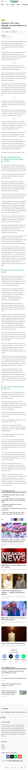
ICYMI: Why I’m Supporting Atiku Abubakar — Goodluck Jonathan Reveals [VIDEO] (13, 592)
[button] (2, 1)
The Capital (3, 35)
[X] (11, 658)
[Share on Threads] (14, 32)
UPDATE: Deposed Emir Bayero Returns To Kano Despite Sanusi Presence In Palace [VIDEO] (9, 692)
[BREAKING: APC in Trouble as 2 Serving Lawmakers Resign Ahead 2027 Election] (14, 530)
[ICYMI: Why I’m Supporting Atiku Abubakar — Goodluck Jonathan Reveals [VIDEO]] (14, 581)
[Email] (18, 767)
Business (13, 712)
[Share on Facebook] (5, 32)
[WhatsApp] (24, 658)
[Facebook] (4, 658)
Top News (22, 712)
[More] (16, 32)
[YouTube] (4, 717)
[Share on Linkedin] (12, 767)
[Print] (21, 767)
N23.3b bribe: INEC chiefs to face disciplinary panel (13, 678)
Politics (17, 712)
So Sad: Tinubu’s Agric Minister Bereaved (13, 643)
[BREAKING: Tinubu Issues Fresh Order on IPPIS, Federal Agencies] (14, 608)
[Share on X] (7, 32)
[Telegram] (17, 658)
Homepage (7, 712)
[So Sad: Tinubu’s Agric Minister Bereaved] (14, 634)
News (3, 20)
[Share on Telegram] (12, 32)
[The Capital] (14, 1)
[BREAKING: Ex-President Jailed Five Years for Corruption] (14, 555)
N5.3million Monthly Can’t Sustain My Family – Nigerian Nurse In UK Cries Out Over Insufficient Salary (13, 500)
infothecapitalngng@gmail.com (15, 760)
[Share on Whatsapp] (9, 32)
